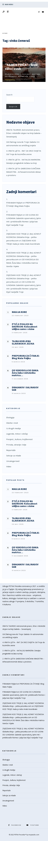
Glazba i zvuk (12, 423)
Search (9, 94)
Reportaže (23, 76)
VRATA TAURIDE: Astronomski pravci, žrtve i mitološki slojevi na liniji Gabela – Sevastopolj (24, 133)
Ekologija (10, 417)
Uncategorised (12, 461)
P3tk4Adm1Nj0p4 (14, 202)
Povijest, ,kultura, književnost (19, 439)
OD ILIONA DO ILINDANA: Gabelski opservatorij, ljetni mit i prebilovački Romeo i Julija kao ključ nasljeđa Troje (23, 695)
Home (5, 33)
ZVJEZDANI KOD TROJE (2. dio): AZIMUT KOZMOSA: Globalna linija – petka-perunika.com (23, 237)
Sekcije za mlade (13, 455)
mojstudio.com (34, 835)
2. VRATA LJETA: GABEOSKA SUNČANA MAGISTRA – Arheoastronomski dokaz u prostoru (23, 171)
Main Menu (8, 4)
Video (32, 76)
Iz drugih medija (13, 428)
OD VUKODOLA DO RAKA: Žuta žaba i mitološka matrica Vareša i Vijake (22, 262)
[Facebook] (39, 12)
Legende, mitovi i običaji (17, 434)
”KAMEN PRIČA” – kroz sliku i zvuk (21, 67)
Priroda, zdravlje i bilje (16, 444)
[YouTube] (43, 12)
